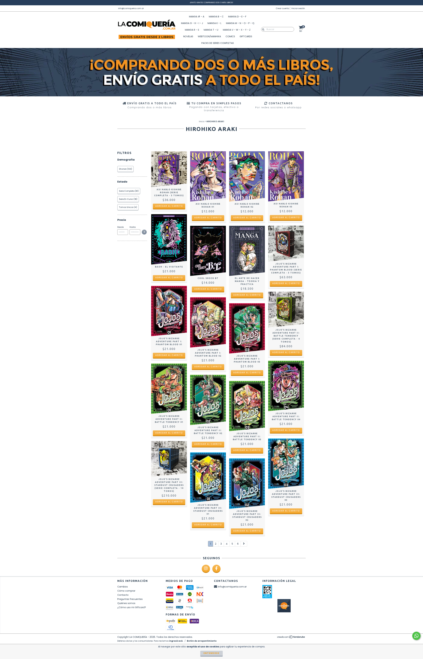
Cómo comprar (126, 590)
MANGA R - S (192, 29)
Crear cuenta (282, 8)
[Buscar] (262, 29)
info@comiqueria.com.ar (131, 8)
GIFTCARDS (246, 36)
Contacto (123, 595)
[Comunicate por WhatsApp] (416, 636)
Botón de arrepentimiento (202, 640)
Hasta (133, 227)
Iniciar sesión (298, 8)
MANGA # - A (196, 16)
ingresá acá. (176, 640)
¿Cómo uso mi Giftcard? (131, 607)
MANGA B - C (216, 16)
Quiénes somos (126, 603)
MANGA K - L (214, 23)
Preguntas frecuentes (130, 599)
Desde (120, 227)
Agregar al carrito (169, 206)
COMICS (230, 36)
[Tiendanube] (291, 637)
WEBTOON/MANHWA (209, 36)
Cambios (122, 586)
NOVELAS (188, 36)
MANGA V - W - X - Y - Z (236, 29)
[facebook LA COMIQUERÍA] (216, 569)
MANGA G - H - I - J (192, 23)
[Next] (244, 544)
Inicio (201, 121)
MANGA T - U (211, 29)
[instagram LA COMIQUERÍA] (206, 569)
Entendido (211, 653)
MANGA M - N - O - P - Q (240, 23)
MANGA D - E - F (237, 16)
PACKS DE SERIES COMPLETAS (217, 43)
